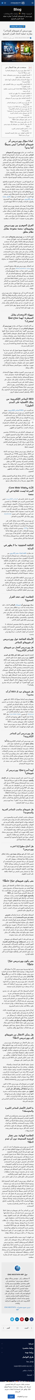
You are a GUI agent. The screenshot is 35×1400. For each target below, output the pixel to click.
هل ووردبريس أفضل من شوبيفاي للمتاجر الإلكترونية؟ (18, 103)
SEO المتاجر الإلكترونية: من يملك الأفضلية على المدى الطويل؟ (16, 85)
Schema (31, 714)
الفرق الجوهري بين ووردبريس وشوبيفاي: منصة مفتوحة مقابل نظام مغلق (16, 76)
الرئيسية (29, 13)
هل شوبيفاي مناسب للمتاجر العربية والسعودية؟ (19, 114)
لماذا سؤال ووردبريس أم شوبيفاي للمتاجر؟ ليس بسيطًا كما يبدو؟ (17, 71)
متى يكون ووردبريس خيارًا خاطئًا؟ (19, 122)
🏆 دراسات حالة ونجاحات (12, 13)
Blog (23, 13)
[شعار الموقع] (17, 3)
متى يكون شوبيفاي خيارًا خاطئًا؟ (21, 119)
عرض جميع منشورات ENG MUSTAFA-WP (17, 1308)
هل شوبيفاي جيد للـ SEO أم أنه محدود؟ (18, 106)
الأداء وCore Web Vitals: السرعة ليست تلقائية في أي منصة (17, 90)
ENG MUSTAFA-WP (22, 38)
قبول (11, 1396)
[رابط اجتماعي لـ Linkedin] (17, 1319)
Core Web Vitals (15, 714)
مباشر (25, 1370)
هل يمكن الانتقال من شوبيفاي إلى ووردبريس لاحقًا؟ (16, 125)
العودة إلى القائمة (17, 1328)
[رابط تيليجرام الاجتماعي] (12, 1319)
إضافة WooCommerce (23, 268)
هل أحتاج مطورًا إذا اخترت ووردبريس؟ (18, 117)
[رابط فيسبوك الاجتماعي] (32, 1319)
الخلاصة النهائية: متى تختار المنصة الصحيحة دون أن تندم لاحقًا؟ (17, 134)
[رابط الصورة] (17, 1381)
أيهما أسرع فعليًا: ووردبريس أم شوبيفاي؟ (18, 111)
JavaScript (7, 514)
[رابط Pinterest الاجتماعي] (22, 1319)
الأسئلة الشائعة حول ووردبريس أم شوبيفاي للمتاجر (17, 99)
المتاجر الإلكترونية (12, 499)
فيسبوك (29, 1375)
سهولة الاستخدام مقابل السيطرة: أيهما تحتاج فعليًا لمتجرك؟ (17, 81)
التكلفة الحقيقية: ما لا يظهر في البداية (19, 93)
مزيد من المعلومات (22, 1396)
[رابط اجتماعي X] (27, 1319)
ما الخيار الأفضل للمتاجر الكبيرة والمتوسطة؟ (20, 129)
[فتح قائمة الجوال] (33, 3)
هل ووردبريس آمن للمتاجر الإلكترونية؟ (19, 109)
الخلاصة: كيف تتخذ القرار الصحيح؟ (20, 96)
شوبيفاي (18, 605)
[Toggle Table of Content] (29, 67)
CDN (25, 528)
